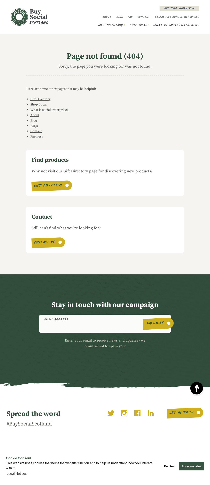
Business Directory (179, 8)
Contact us (44, 243)
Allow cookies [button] (191, 466)
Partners (36, 136)
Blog (119, 17)
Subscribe (155, 323)
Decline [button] (169, 466)
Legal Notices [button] (17, 473)
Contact (144, 17)
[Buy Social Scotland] (29, 17)
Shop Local (138, 25)
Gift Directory (110, 25)
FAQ (130, 17)
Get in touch (181, 413)
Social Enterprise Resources (177, 17)
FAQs (34, 126)
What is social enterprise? (176, 25)
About (107, 17)
